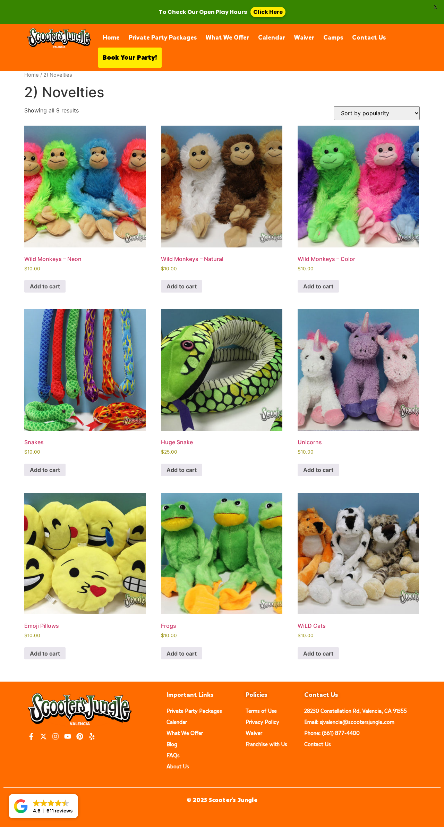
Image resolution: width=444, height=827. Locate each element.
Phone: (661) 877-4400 (332, 733)
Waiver (304, 37)
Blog (171, 744)
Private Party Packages (163, 37)
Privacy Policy (262, 722)
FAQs (173, 755)
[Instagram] (55, 736)
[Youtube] (67, 736)
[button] (43, 806)
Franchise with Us (266, 744)
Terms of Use (261, 711)
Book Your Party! (130, 57)
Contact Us (369, 37)
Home (111, 37)
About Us (177, 766)
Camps (333, 37)
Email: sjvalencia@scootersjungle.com (349, 722)
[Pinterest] (79, 736)
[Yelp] (91, 736)
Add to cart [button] (45, 286)
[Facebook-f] (31, 736)
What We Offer (227, 37)
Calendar (271, 37)
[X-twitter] (43, 736)
